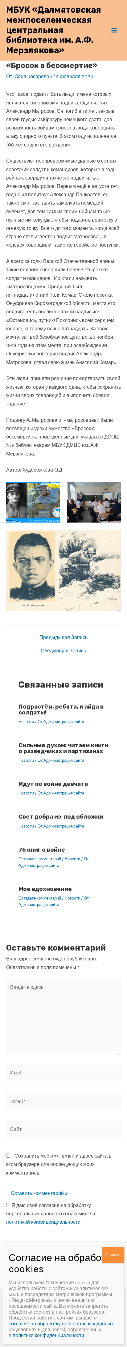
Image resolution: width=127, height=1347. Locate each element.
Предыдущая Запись (63, 637)
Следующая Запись (63, 650)
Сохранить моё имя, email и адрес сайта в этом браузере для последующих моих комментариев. (59, 1164)
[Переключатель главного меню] (114, 30)
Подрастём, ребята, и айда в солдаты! (61, 709)
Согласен (113, 1255)
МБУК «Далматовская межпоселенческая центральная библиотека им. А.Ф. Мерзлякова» (53, 30)
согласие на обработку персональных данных (61, 1324)
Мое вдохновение (45, 888)
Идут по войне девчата (53, 783)
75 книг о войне (41, 849)
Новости (26, 721)
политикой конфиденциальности (43, 1222)
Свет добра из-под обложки (60, 816)
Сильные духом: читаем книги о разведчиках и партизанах (63, 748)
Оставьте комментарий (39, 859)
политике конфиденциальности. (49, 1335)
